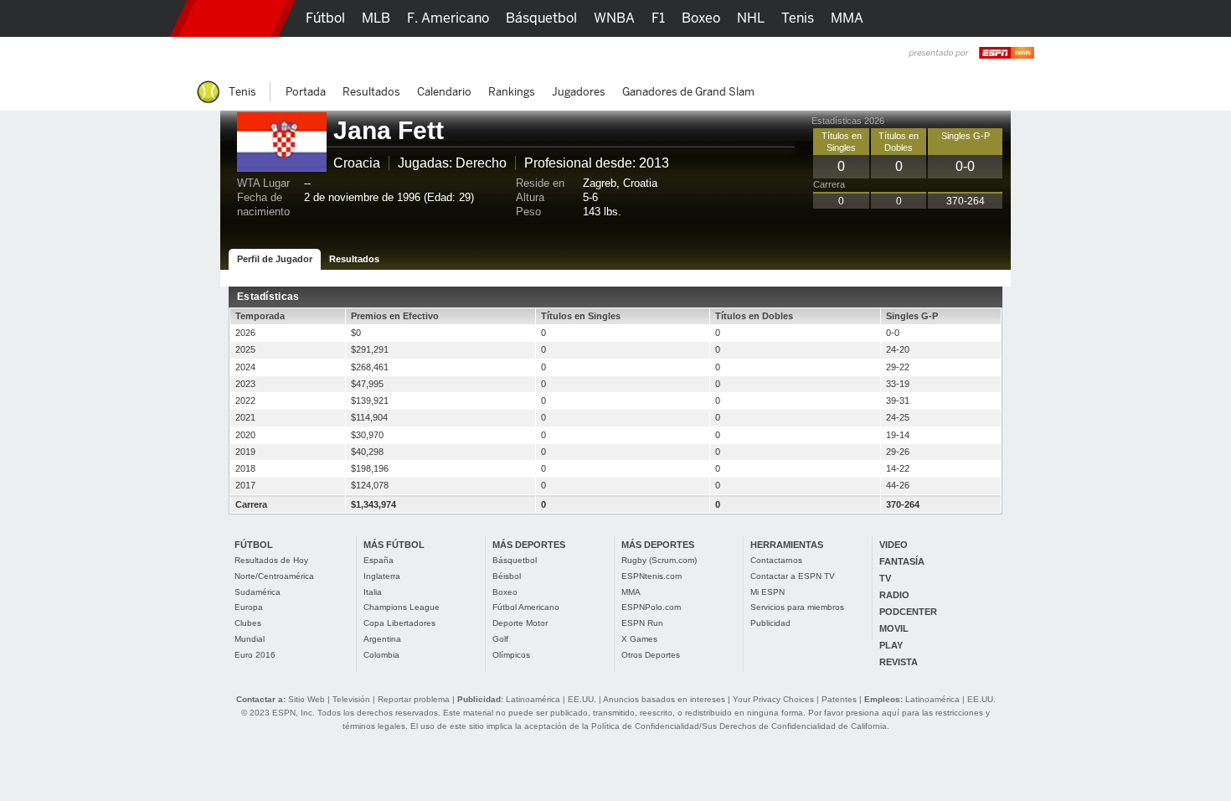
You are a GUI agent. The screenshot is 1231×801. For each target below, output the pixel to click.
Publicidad (770, 623)
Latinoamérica (533, 699)
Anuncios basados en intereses (664, 699)
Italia (372, 592)
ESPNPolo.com (651, 607)
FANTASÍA (902, 561)
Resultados (354, 259)
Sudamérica (257, 592)
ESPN (233, 18)
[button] (1025, 18)
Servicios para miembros (797, 607)
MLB (376, 18)
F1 (658, 18)
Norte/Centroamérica (274, 576)
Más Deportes (518, 55)
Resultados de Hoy (271, 560)
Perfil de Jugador (274, 259)
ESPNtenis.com (651, 576)
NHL (751, 18)
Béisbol (506, 576)
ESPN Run (642, 623)
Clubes (247, 623)
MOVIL (894, 628)
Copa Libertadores (399, 623)
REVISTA (898, 662)
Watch (790, 55)
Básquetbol (514, 560)
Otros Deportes (650, 654)
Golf (500, 638)
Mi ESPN (767, 592)
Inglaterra (381, 576)
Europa (248, 607)
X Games (639, 638)
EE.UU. (582, 699)
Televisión (351, 699)
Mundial (249, 638)
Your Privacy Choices (773, 699)
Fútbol (325, 18)
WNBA (614, 18)
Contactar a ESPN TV (792, 576)
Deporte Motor (520, 623)
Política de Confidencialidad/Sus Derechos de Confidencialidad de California (739, 726)
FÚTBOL (253, 545)
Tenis (797, 18)
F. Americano (448, 18)
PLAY (891, 645)
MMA (631, 592)
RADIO (894, 595)
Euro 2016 (255, 654)
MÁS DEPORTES (528, 545)
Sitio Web (306, 699)
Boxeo (505, 592)
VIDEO (893, 545)
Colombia (381, 654)
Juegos (848, 55)
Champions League (401, 607)
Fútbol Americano (525, 607)
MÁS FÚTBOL (394, 545)
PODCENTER (908, 612)
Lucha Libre (342, 55)
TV (885, 578)
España (378, 560)
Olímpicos (511, 654)
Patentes (839, 699)
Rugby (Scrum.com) (659, 560)
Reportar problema (414, 699)
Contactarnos (776, 560)
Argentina (382, 638)
